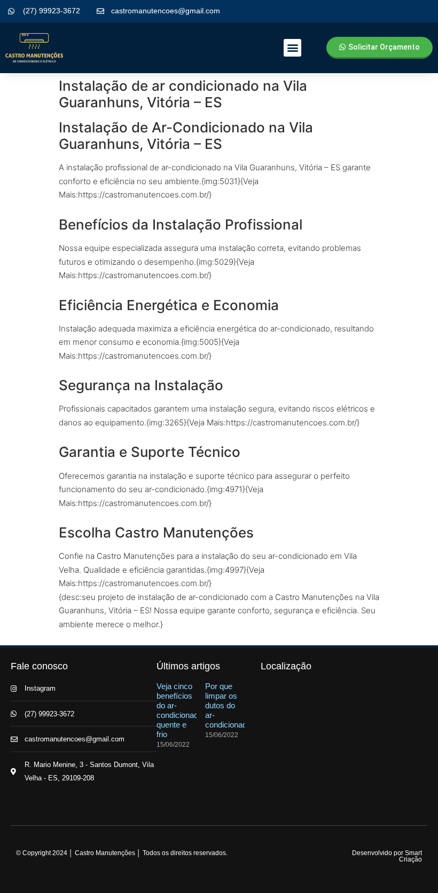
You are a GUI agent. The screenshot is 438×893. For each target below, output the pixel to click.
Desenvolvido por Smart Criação (387, 856)
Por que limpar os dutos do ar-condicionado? (230, 705)
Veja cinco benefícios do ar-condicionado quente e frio (179, 710)
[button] (292, 48)
